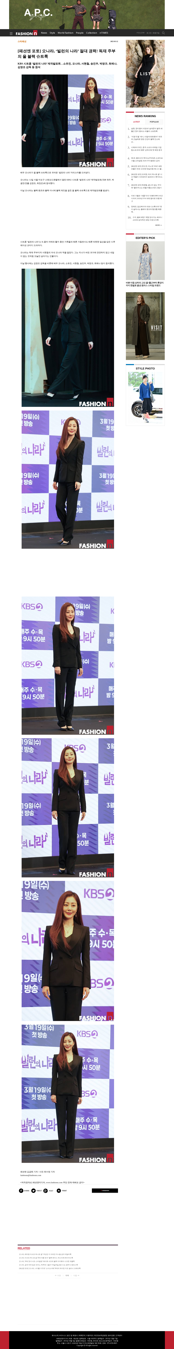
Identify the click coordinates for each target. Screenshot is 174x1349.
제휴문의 (82, 1335)
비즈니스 (62, 1335)
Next (159, 397)
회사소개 (55, 1335)
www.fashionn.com (54, 1182)
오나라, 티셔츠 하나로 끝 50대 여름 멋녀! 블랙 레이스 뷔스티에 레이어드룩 (46, 1258)
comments (105, 1190)
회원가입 (156, 33)
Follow (141, 33)
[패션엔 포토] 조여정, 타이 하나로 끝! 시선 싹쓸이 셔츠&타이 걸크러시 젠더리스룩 (146, 177)
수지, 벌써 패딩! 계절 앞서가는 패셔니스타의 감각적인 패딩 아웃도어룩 (147, 218)
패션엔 (27, 32)
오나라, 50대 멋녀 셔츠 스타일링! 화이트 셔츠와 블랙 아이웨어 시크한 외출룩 (47, 1261)
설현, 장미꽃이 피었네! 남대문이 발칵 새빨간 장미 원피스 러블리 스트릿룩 (146, 129)
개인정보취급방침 (100, 1335)
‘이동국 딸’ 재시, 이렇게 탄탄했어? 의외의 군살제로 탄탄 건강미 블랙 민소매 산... (146, 139)
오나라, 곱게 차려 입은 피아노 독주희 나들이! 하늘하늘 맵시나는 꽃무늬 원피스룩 (48, 1265)
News (44, 32)
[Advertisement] (67, 216)
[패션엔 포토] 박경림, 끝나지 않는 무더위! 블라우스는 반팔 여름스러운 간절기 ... (146, 187)
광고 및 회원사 (72, 1335)
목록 (67, 1275)
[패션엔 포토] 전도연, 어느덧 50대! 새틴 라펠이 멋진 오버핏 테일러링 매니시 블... (147, 167)
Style (52, 32)
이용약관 (89, 1335)
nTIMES (104, 32)
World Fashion (65, 32)
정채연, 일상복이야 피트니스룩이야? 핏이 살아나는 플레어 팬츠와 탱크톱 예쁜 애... (146, 209)
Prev (131, 397)
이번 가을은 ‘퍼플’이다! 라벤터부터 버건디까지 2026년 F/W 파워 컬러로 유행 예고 (147, 198)
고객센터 (119, 1335)
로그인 (149, 33)
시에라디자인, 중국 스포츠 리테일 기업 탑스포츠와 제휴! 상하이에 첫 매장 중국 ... (146, 150)
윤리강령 (111, 1335)
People (79, 32)
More (157, 225)
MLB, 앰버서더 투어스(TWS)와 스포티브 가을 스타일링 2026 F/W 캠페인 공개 (147, 159)
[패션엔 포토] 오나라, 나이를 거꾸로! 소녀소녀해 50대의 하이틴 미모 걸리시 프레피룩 (50, 1268)
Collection (91, 32)
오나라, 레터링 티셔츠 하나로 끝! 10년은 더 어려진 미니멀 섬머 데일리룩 (45, 1254)
